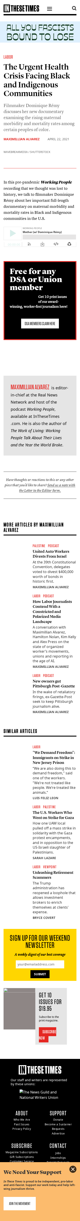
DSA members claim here (40, 323)
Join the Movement (19, 1203)
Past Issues (22, 1124)
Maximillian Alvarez (22, 139)
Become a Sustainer (58, 1124)
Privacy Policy (21, 1129)
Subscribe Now (47, 1035)
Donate (58, 1120)
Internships (58, 1158)
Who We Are (22, 1120)
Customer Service (22, 1161)
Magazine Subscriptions (22, 1152)
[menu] (49, 9)
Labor (8, 57)
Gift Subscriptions (22, 1157)
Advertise (58, 1133)
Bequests (58, 1129)
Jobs (58, 1153)
